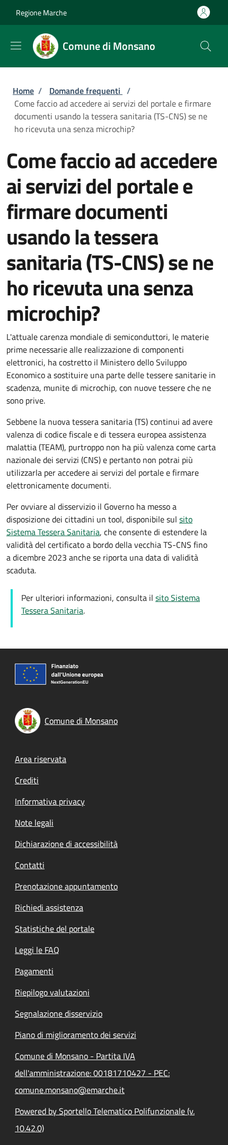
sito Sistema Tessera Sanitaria (99, 525)
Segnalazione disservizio (58, 1013)
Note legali (34, 822)
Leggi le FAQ (37, 949)
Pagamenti (34, 971)
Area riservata (40, 759)
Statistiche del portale (54, 928)
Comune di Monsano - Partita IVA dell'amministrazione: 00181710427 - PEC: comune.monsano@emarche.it (92, 1073)
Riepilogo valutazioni (52, 992)
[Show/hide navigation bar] (15, 46)
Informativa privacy (50, 801)
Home (23, 90)
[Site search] (205, 46)
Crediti (27, 780)
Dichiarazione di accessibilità (66, 843)
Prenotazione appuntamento (66, 886)
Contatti (30, 865)
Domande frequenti (85, 90)
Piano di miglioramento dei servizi (75, 1034)
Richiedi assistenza (49, 907)
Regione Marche (41, 12)
